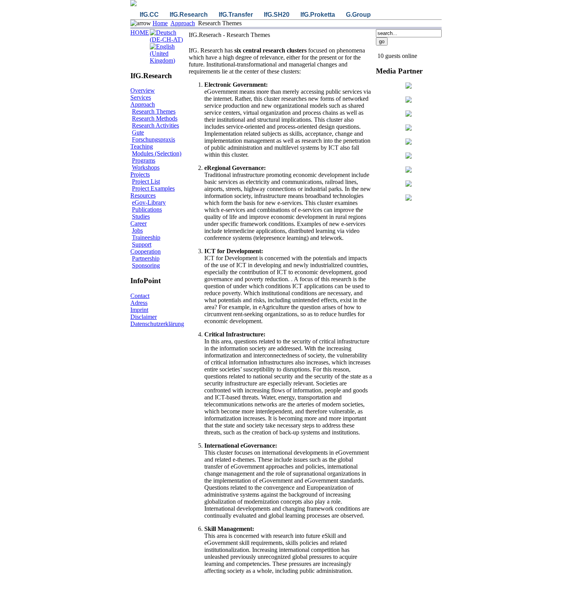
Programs (143, 160)
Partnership (146, 258)
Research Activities (155, 125)
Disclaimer (143, 316)
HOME (139, 32)
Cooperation (145, 251)
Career (138, 223)
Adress (138, 302)
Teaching (141, 146)
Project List (146, 181)
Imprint (139, 309)
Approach (182, 23)
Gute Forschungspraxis (153, 136)
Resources (143, 195)
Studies (141, 216)
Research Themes (153, 111)
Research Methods (154, 118)
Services (140, 97)
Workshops (146, 167)
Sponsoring (146, 265)
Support (141, 244)
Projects (140, 174)
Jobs (137, 230)
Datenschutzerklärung (157, 323)
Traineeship (146, 237)
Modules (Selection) (156, 153)
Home (160, 23)
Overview (142, 90)
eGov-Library (149, 202)
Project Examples (153, 188)
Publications (147, 209)
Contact (139, 295)
